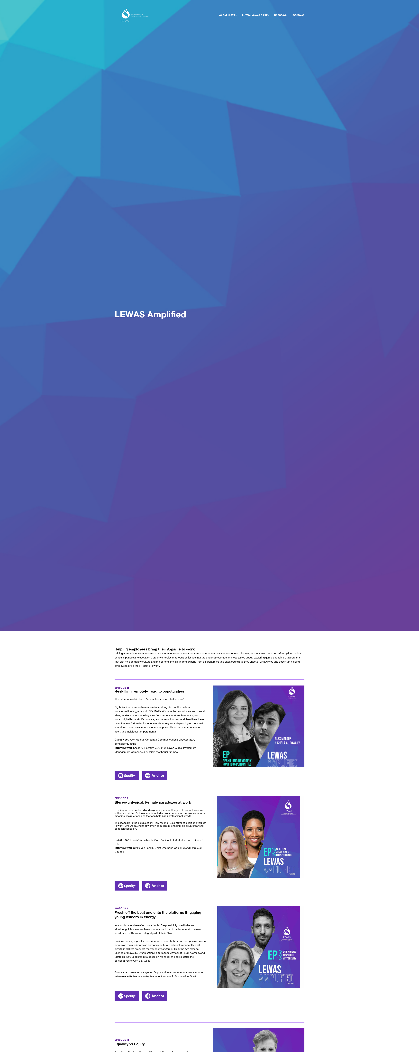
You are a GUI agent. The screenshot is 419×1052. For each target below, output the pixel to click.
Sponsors (280, 14)
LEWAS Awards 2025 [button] (255, 14)
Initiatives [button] (298, 14)
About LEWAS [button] (228, 14)
